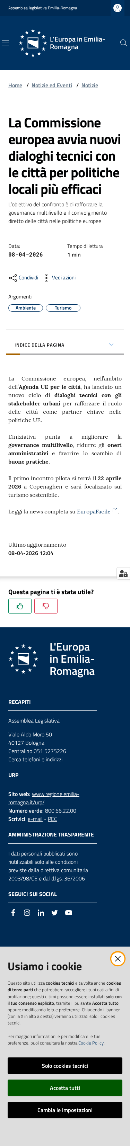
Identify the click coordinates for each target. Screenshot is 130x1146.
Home (15, 85)
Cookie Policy (91, 1042)
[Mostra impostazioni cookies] (123, 573)
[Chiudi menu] (105, 13)
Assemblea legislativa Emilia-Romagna (42, 8)
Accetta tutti (65, 1088)
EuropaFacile (94, 511)
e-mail (35, 819)
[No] (46, 606)
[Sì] (20, 606)
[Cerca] (124, 43)
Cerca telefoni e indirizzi (35, 759)
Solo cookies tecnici (65, 1066)
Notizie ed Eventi (52, 85)
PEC (52, 819)
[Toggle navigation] (5, 43)
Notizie (89, 85)
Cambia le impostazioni (65, 1110)
